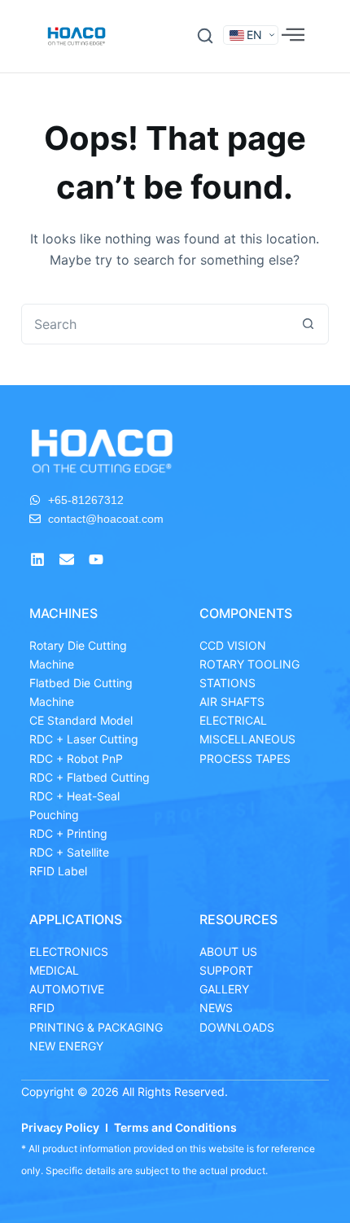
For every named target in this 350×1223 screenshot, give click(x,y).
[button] (205, 35)
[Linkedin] (37, 559)
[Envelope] (66, 559)
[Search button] (307, 324)
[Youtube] (96, 559)
